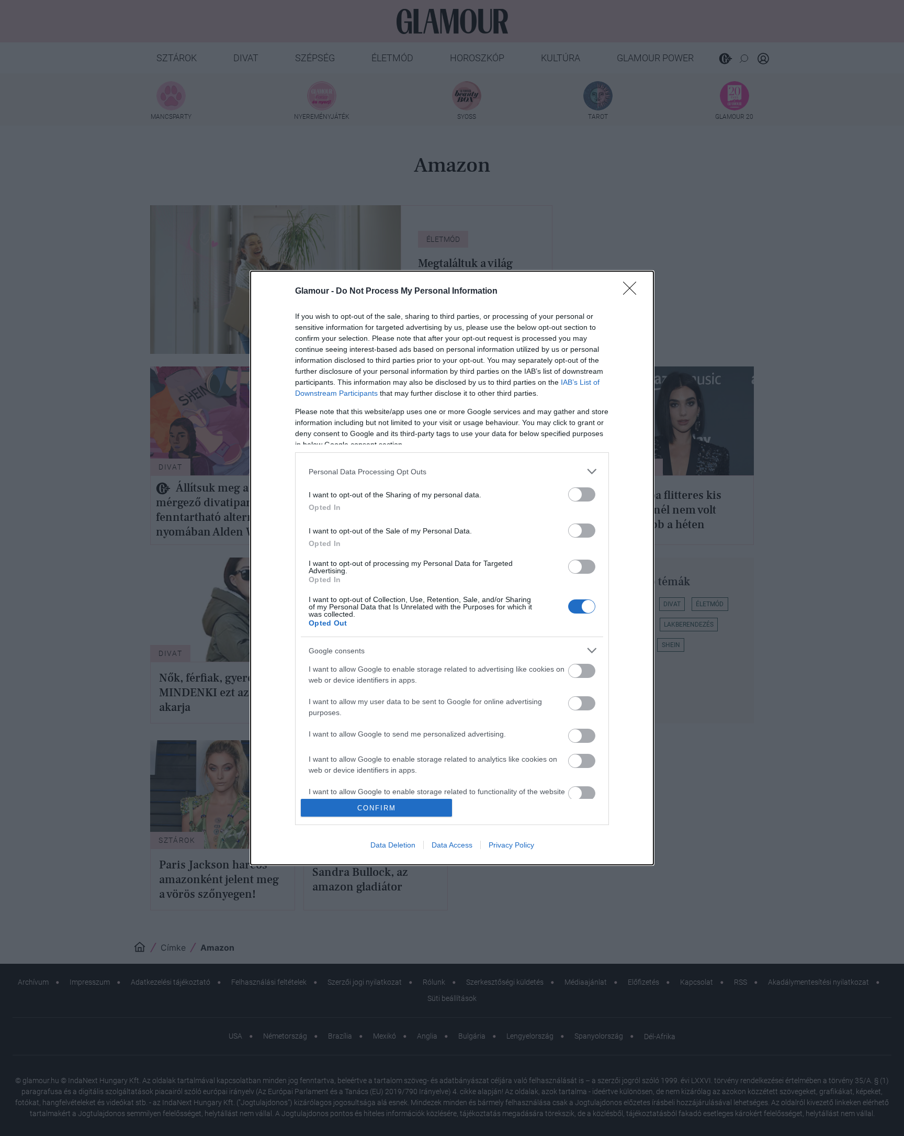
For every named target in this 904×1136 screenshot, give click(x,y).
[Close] (633, 292)
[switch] (581, 494)
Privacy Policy (511, 845)
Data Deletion (392, 845)
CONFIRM (376, 808)
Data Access (452, 845)
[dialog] (452, 568)
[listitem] (452, 471)
